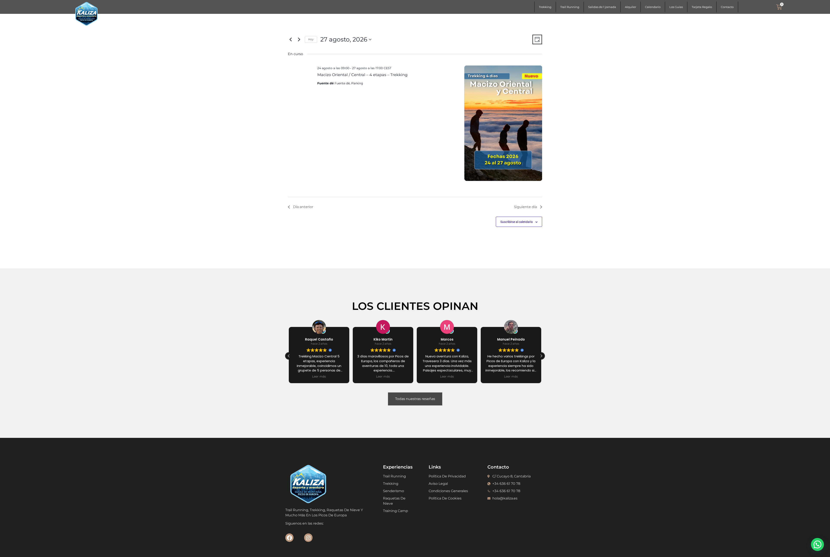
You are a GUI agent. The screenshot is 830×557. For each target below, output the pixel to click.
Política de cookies (445, 498)
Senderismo (393, 491)
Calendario (653, 7)
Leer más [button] (319, 376)
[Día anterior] (290, 39)
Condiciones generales (448, 491)
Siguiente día (525, 207)
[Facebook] (289, 537)
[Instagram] (308, 537)
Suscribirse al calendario (516, 222)
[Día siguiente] (299, 39)
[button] (541, 356)
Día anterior (303, 207)
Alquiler (630, 7)
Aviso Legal (438, 484)
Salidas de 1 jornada (602, 7)
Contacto (727, 7)
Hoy (311, 39)
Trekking (545, 7)
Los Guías (676, 7)
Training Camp (395, 511)
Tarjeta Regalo (702, 7)
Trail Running (569, 7)
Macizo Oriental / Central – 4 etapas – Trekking (362, 74)
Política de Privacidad (447, 476)
